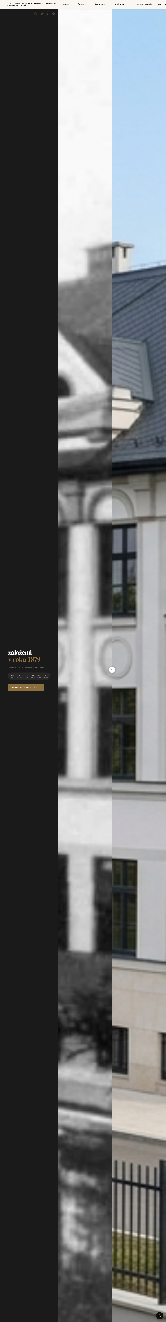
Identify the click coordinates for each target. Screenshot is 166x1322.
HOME (66, 4)
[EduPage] (36, 14)
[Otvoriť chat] (159, 1315)
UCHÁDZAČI (120, 4)
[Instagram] (42, 14)
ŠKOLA (82, 4)
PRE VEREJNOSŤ (144, 4)
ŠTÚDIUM (100, 4)
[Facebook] (47, 14)
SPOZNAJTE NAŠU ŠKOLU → (26, 688)
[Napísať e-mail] (53, 14)
